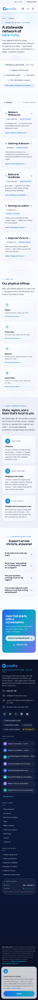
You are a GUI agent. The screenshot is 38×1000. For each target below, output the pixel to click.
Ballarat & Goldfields (11, 863)
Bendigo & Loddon (10, 866)
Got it (19, 994)
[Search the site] (23, 8)
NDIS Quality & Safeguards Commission (18, 85)
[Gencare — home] (9, 8)
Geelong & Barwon (10, 858)
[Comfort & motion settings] (28, 9)
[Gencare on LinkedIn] (21, 714)
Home (4, 18)
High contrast (18, 2)
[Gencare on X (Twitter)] (16, 714)
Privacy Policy (15, 988)
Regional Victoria (9, 870)
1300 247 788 (31, 2)
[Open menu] (33, 8)
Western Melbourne (10, 855)
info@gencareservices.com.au (17, 696)
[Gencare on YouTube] (27, 714)
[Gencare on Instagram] (4, 714)
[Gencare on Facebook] (10, 714)
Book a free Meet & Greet (18, 638)
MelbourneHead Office (12, 875)
